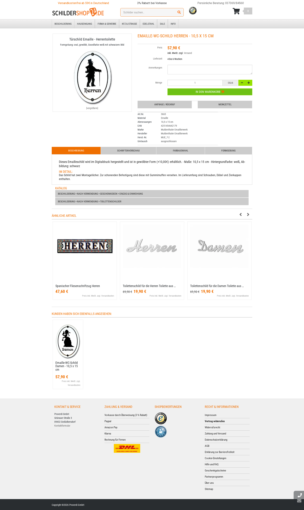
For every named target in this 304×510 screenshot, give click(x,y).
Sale (162, 23)
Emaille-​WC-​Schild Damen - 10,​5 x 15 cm (66, 366)
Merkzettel (225, 104)
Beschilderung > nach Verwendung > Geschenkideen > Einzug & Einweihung (100, 193)
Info (173, 23)
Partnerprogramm (214, 476)
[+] (248, 83)
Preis (159, 47)
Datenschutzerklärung (216, 439)
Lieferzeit (157, 58)
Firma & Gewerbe (107, 23)
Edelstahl (148, 23)
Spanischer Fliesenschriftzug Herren (77, 286)
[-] (241, 83)
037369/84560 (234, 3)
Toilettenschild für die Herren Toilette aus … (149, 286)
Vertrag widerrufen (215, 421)
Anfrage (164, 104)
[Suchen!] (179, 12)
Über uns (209, 482)
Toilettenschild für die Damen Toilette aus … (217, 286)
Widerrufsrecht (212, 427)
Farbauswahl (180, 150)
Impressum (210, 415)
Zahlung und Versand (215, 433)
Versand (188, 53)
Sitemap (209, 489)
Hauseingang (84, 23)
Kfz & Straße (129, 23)
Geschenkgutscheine (215, 470)
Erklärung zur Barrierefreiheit (219, 452)
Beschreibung (76, 150)
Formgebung (228, 150)
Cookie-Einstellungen (215, 458)
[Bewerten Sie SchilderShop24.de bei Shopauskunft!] (161, 431)
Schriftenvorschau (128, 150)
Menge (158, 82)
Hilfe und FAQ (211, 464)
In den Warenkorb (208, 92)
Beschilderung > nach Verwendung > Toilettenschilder (89, 201)
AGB (207, 445)
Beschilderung (63, 23)
